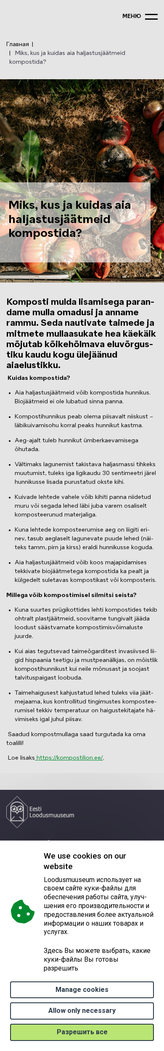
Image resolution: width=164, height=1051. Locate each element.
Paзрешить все (82, 1032)
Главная (17, 44)
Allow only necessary (82, 1011)
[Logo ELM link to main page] (40, 812)
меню (131, 16)
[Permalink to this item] (75, 866)
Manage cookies (82, 990)
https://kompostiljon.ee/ (69, 758)
